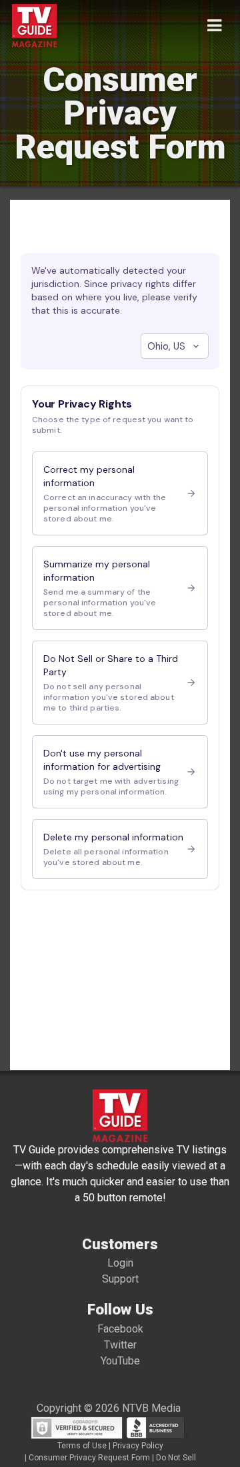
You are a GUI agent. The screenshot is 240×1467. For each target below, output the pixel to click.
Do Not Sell (176, 1457)
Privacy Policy (138, 1445)
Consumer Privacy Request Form (89, 1457)
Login (120, 1263)
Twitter (120, 1344)
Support (120, 1279)
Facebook (120, 1328)
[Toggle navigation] (214, 25)
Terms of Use (82, 1445)
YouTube (120, 1360)
